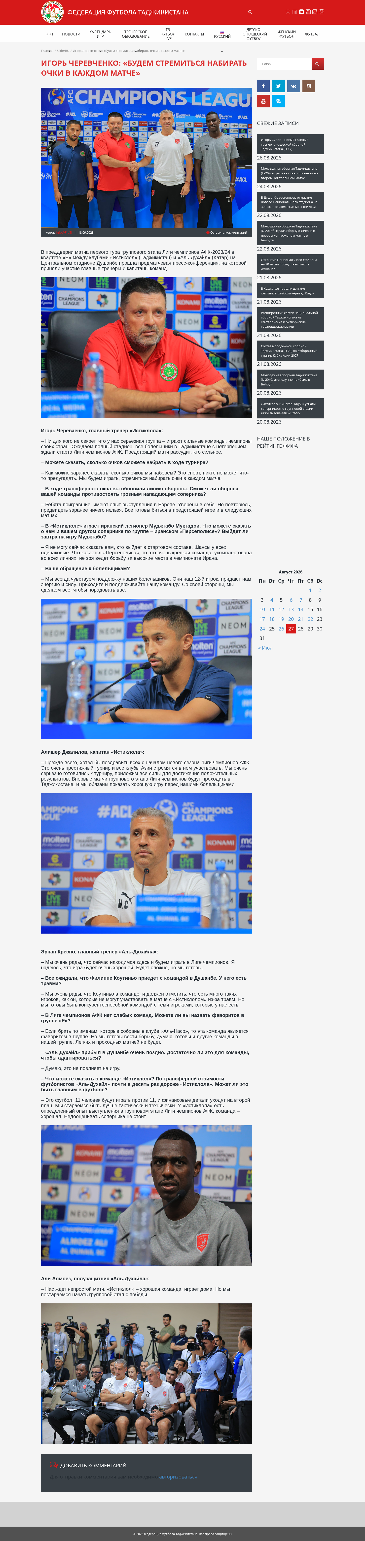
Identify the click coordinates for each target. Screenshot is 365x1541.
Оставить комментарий (228, 232)
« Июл (265, 647)
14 (300, 609)
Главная (47, 50)
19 (281, 619)
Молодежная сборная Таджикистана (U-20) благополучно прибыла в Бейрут (289, 379)
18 (272, 619)
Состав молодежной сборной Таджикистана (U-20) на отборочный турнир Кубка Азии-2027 (289, 350)
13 (291, 609)
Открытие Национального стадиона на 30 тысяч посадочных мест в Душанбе (289, 264)
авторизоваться (178, 1476)
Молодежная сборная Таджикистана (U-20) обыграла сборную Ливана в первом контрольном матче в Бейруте (289, 233)
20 (291, 619)
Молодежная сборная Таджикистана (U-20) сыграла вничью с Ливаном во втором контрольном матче (289, 173)
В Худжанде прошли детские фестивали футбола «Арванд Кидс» (287, 290)
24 (262, 628)
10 (262, 609)
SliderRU (63, 50)
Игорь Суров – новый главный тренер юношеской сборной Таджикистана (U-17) (284, 144)
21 (300, 619)
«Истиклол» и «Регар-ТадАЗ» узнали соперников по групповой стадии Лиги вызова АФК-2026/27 (288, 408)
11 (272, 609)
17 (262, 619)
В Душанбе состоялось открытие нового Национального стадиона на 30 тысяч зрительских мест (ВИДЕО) (289, 202)
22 (310, 619)
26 (281, 628)
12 (281, 609)
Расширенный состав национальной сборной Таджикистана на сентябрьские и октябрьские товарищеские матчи (289, 320)
